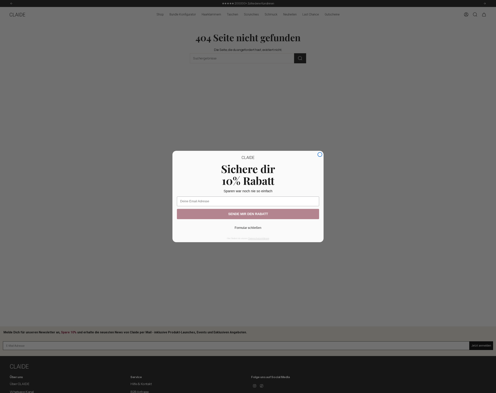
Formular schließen (248, 227)
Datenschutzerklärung (258, 238)
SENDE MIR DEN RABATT (248, 214)
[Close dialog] (320, 154)
